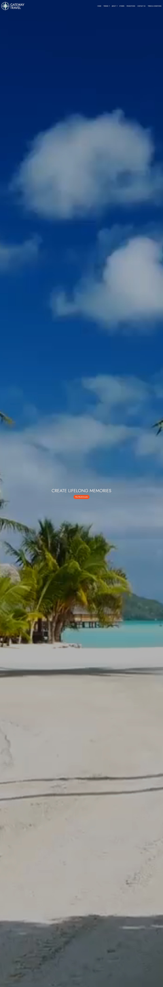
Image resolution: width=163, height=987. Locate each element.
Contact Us (141, 6)
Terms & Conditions (154, 6)
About (114, 6)
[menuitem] (99, 6)
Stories (121, 6)
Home (99, 6)
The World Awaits (81, 497)
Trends (105, 6)
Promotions (131, 6)
